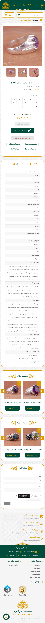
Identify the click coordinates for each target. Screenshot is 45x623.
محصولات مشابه (14, 144)
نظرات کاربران (14, 149)
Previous (41, 72)
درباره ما (37, 565)
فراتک (18, 620)
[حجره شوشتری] (22, 5)
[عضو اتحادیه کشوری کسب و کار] (7, 591)
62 (30, 103)
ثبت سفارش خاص (34, 577)
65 (19, 103)
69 (25, 106)
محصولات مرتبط (30, 149)
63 (36, 99)
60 (14, 99)
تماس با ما (37, 568)
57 (31, 99)
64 (25, 103)
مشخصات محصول (31, 144)
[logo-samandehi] (22, 591)
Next (3, 72)
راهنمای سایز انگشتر (22, 124)
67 (36, 106)
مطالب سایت (36, 574)
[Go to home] (41, 20)
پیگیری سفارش (13, 565)
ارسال (7, 504)
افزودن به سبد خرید (20, 130)
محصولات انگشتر (35, 571)
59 (19, 99)
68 (30, 106)
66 (14, 103)
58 (25, 99)
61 (36, 103)
